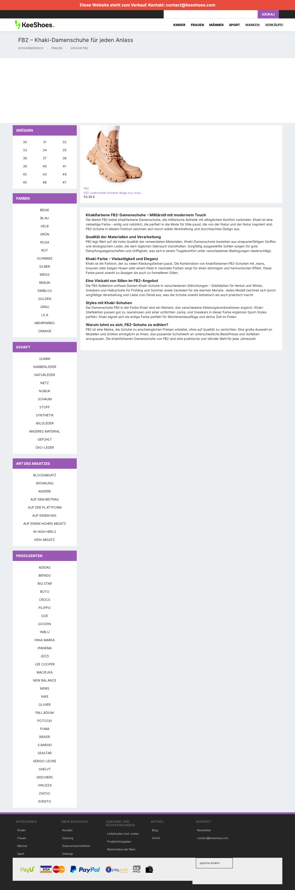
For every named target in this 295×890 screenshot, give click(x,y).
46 (45, 182)
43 (45, 174)
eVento (44, 801)
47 (64, 182)
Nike (44, 696)
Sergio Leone (44, 761)
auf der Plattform (45, 507)
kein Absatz (44, 540)
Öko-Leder (44, 447)
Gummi (44, 359)
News (44, 688)
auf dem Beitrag (44, 499)
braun (44, 283)
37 (45, 158)
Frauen (21, 838)
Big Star (45, 583)
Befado (44, 575)
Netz (44, 383)
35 (64, 150)
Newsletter (204, 830)
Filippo (44, 608)
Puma (44, 729)
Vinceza (45, 785)
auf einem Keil (44, 515)
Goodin (44, 624)
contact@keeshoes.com (190, 5)
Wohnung (44, 483)
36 (25, 158)
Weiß (45, 274)
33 (25, 150)
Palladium (44, 713)
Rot (44, 250)
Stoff (44, 407)
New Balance (44, 680)
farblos (45, 291)
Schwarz (45, 258)
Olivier (44, 704)
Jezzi (44, 656)
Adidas (44, 567)
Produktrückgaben (119, 841)
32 (64, 142)
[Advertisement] (138, 90)
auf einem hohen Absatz (44, 523)
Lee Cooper (45, 664)
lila (44, 315)
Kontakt (67, 830)
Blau (44, 218)
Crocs (44, 600)
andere (44, 491)
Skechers (44, 777)
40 (45, 166)
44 (64, 174)
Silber (44, 266)
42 (25, 174)
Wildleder (45, 423)
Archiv (156, 838)
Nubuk (44, 391)
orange (44, 331)
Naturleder (44, 375)
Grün (44, 234)
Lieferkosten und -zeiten (123, 833)
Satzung (67, 838)
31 (45, 142)
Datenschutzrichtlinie (76, 846)
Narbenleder (44, 367)
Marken (252, 25)
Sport (20, 853)
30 (25, 142)
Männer (22, 846)
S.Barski (45, 745)
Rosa (44, 242)
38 (64, 158)
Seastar (45, 753)
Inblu (45, 632)
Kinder (21, 830)
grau (44, 307)
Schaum (45, 399)
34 (45, 150)
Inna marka (45, 640)
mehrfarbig (45, 323)
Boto (44, 591)
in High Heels (44, 532)
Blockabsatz (44, 475)
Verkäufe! (274, 25)
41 (64, 166)
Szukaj (268, 14)
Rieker (44, 737)
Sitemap (67, 853)
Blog (155, 830)
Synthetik (45, 415)
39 (25, 166)
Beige (44, 210)
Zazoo (44, 793)
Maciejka (45, 672)
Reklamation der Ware (121, 849)
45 (25, 182)
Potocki (44, 721)
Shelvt (45, 769)
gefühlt (45, 439)
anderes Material (44, 431)
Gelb (45, 226)
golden (44, 299)
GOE (44, 616)
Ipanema (45, 648)
